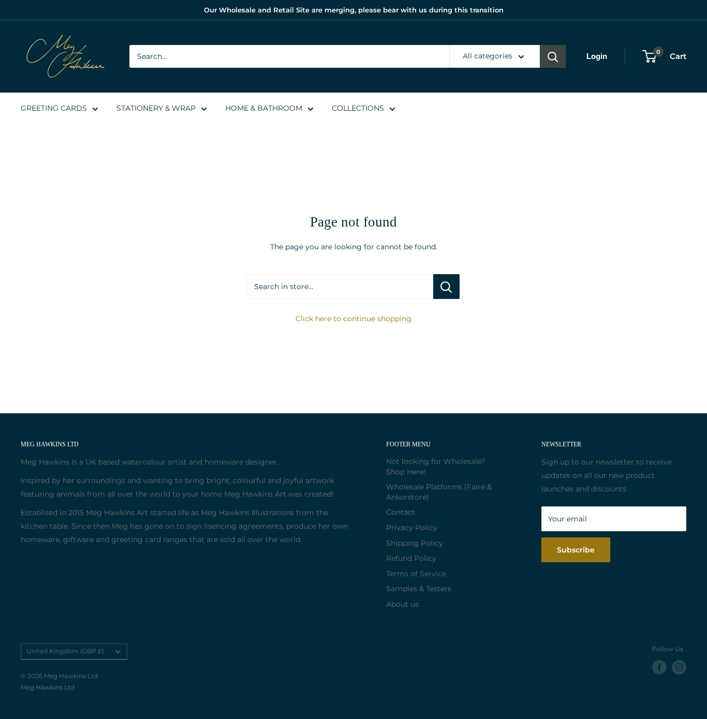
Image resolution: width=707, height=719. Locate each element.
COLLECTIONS (358, 108)
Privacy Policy (411, 527)
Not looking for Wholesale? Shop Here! (435, 466)
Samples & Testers (418, 588)
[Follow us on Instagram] (679, 667)
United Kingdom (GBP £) (65, 651)
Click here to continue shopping (353, 318)
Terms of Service (416, 573)
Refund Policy (411, 558)
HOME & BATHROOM (263, 108)
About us (402, 604)
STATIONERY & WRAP (156, 108)
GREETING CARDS (54, 108)
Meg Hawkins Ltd (48, 687)
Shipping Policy (414, 543)
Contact (400, 512)
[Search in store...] (446, 286)
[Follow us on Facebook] (659, 667)
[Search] (553, 56)
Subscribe (576, 550)
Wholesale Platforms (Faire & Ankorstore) (439, 492)
